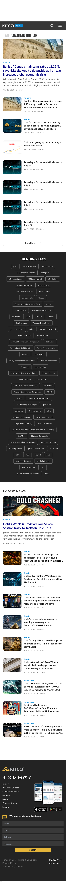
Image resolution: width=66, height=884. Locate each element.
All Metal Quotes (10, 787)
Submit (33, 850)
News (5, 799)
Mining (5, 807)
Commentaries (9, 803)
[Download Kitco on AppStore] (41, 809)
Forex (6, 62)
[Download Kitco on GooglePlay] (55, 809)
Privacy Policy (9, 863)
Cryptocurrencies (10, 791)
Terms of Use (9, 859)
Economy (29, 681)
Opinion (7, 520)
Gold (27, 120)
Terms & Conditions (27, 859)
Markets (6, 795)
